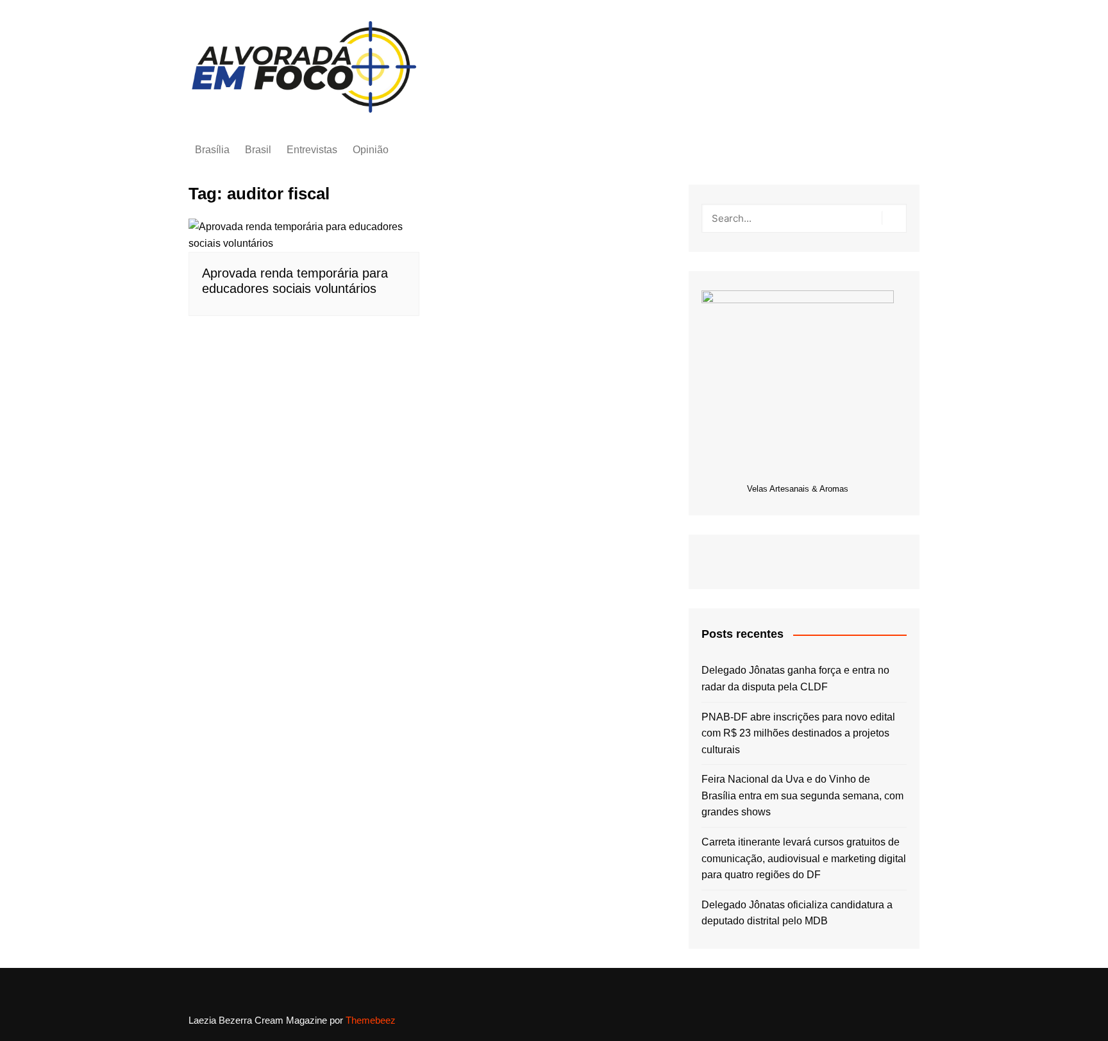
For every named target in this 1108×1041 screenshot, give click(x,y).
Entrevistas (312, 149)
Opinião (371, 149)
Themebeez (371, 1020)
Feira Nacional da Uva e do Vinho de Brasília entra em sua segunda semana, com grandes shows (802, 795)
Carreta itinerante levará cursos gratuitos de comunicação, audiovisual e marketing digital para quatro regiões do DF (803, 858)
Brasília (212, 149)
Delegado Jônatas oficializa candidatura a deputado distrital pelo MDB (797, 913)
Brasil (258, 149)
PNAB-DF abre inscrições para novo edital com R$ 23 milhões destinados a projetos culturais (798, 733)
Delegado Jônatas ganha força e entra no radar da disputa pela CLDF (795, 678)
